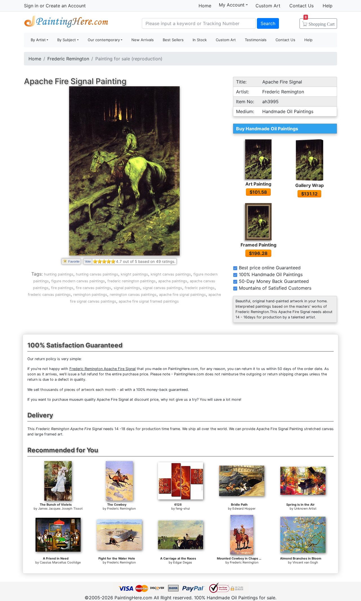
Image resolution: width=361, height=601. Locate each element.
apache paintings (172, 281)
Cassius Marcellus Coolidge (60, 562)
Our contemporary (104, 40)
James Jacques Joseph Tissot (60, 508)
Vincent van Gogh (305, 562)
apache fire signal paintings (182, 294)
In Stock (200, 40)
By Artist (38, 40)
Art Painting (258, 184)
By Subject (66, 40)
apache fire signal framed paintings (149, 301)
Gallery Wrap (309, 185)
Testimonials (256, 40)
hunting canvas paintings (97, 274)
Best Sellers (173, 40)
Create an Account (66, 5)
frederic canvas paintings (49, 294)
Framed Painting (258, 245)
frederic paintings (200, 288)
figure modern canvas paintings (78, 281)
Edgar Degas (182, 562)
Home (205, 5)
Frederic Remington (68, 58)
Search (268, 23)
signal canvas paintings (162, 288)
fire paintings (62, 288)
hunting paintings (58, 274)
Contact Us (301, 5)
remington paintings (90, 294)
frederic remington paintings (131, 281)
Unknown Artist (305, 508)
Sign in (31, 5)
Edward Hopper (244, 508)
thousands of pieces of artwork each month (78, 390)
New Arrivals (142, 40)
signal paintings (127, 288)
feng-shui (183, 508)
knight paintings (134, 274)
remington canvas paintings (133, 294)
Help (328, 5)
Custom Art (268, 5)
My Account (232, 4)
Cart (319, 22)
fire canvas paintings (93, 288)
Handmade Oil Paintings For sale (66, 23)
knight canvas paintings (171, 274)
